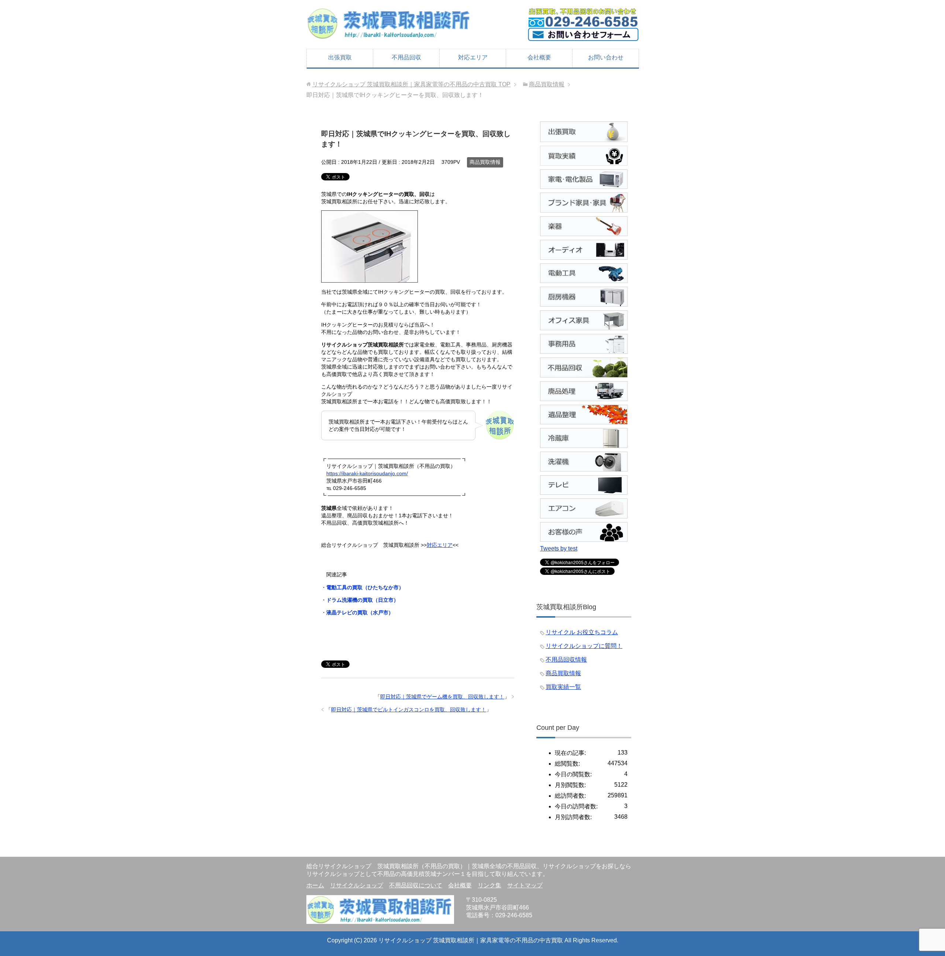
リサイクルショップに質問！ (584, 646)
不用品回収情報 (566, 659)
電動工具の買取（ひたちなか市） (365, 587)
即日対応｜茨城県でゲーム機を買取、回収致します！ (442, 697)
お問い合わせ (605, 57)
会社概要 (539, 57)
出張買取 (340, 57)
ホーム (315, 885)
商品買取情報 (485, 162)
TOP (411, 84)
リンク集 (489, 885)
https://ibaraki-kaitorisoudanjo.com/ (367, 473)
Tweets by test (558, 548)
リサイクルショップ (356, 885)
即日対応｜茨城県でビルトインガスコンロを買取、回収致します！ (408, 709)
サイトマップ (525, 885)
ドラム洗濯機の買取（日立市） (362, 600)
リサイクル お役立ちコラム (582, 632)
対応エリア (473, 57)
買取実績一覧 (563, 687)
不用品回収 (406, 57)
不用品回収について (415, 885)
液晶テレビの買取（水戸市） (360, 612)
